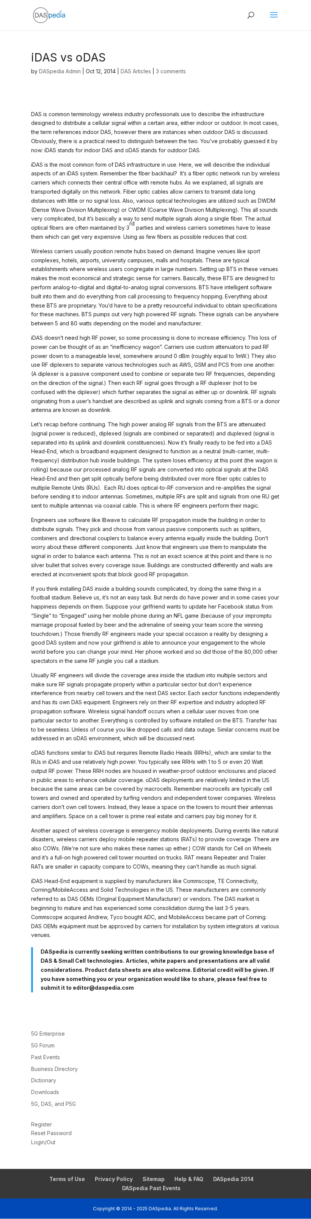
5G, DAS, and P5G (53, 1104)
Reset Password (51, 1133)
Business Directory (54, 1069)
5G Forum (43, 1045)
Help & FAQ (188, 1179)
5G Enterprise (48, 1033)
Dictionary (43, 1080)
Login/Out (43, 1142)
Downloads (45, 1092)
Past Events (45, 1057)
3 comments (171, 71)
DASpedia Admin (60, 71)
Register (41, 1124)
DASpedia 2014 (233, 1179)
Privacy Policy (114, 1179)
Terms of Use (67, 1179)
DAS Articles (136, 71)
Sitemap (154, 1179)
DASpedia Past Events (151, 1188)
